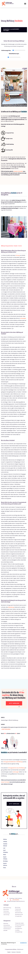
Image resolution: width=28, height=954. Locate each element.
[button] (25, 3)
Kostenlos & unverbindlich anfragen (11, 29)
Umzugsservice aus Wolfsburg (16, 768)
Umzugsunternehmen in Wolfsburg (12, 762)
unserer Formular (18, 171)
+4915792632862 (5, 729)
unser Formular (5, 782)
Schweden (15, 246)
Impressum (14, 952)
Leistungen (16, 772)
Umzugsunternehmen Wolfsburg (11, 949)
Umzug (18, 255)
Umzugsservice (7, 920)
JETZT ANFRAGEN (14, 804)
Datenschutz (19, 952)
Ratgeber (8, 952)
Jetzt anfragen (14, 703)
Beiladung (11, 607)
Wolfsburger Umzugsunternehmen (7, 246)
